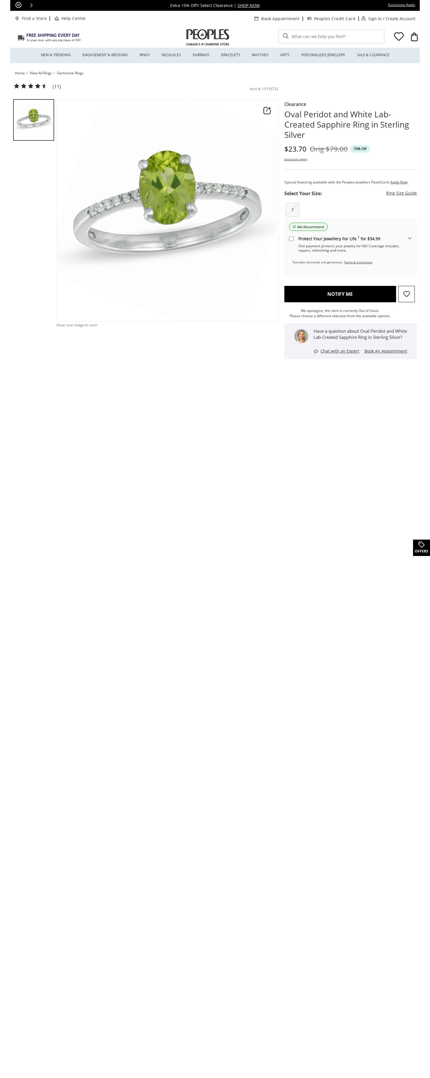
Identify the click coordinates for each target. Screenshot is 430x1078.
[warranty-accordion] (409, 239)
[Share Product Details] (267, 110)
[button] (31, 5)
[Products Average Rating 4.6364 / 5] (30, 86)
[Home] (49, 37)
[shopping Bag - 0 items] (414, 37)
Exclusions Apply (295, 159)
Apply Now (398, 182)
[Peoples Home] (208, 37)
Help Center (73, 18)
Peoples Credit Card (334, 18)
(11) (57, 86)
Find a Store (34, 18)
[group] (33, 120)
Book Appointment (280, 18)
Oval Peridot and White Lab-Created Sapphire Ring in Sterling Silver (346, 124)
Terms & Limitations (358, 262)
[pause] (18, 5)
